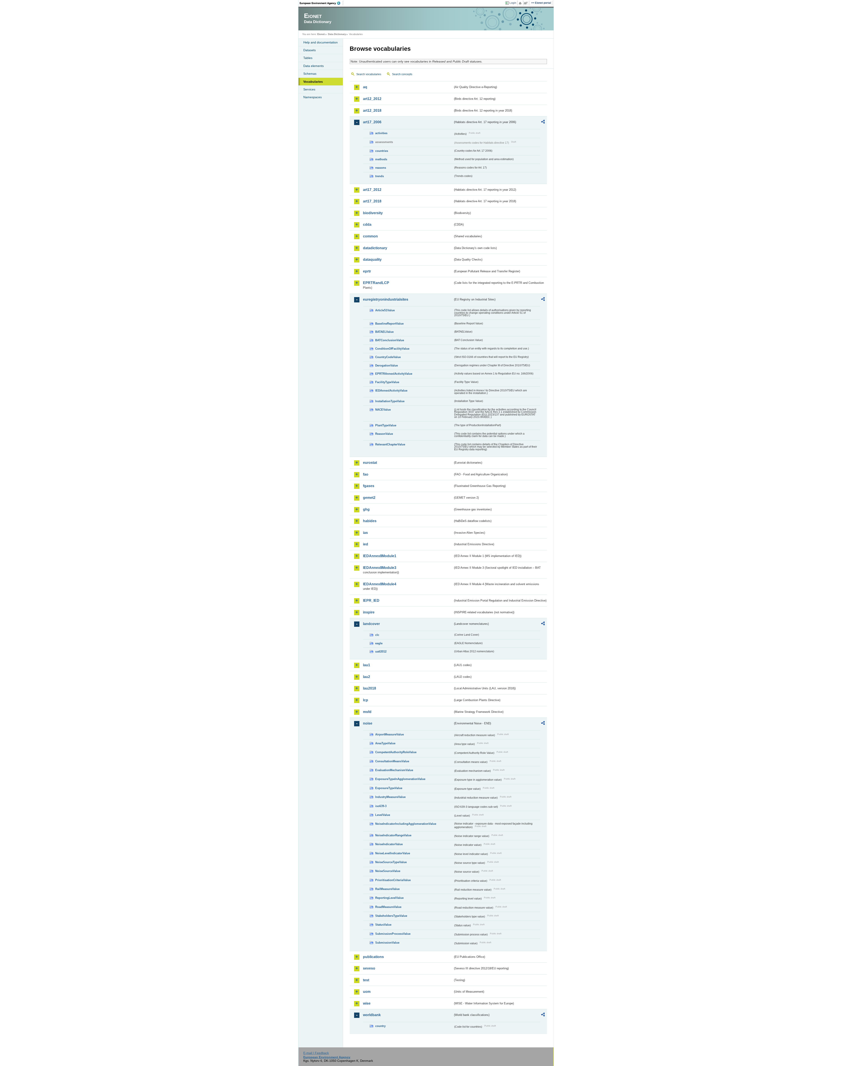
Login (512, 3)
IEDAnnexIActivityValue (391, 390)
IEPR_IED (371, 600)
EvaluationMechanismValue (394, 770)
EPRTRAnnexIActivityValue (393, 373)
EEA (321, 3)
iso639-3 (381, 806)
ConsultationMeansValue (392, 761)
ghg (366, 509)
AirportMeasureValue (389, 734)
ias (365, 533)
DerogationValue (386, 365)
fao (365, 474)
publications (373, 957)
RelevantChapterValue (390, 444)
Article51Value (385, 310)
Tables (307, 58)
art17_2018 (372, 201)
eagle (379, 643)
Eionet (321, 34)
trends (379, 176)
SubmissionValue (387, 942)
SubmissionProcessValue (392, 933)
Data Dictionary (337, 34)
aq (365, 87)
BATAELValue (384, 331)
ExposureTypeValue (388, 788)
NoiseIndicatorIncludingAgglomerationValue (405, 823)
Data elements (313, 66)
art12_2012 (372, 99)
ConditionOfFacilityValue (392, 348)
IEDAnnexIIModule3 (379, 568)
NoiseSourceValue (387, 871)
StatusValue (383, 924)
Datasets (309, 50)
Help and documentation (320, 42)
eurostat (370, 462)
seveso (369, 968)
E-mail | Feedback (316, 1053)
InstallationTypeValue (389, 401)
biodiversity (373, 213)
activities (381, 133)
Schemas (309, 73)
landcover (371, 624)
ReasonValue (384, 433)
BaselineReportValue (389, 323)
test (366, 980)
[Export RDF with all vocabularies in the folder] (543, 122)
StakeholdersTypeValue (391, 915)
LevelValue (382, 815)
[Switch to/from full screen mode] (526, 3)
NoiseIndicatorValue (389, 844)
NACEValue (383, 409)
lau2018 (369, 688)
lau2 (366, 677)
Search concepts (402, 74)
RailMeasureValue (387, 889)
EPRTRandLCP (376, 283)
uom (367, 991)
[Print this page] (520, 3)
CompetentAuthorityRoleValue (395, 752)
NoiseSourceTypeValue (391, 862)
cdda (367, 224)
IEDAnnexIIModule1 (379, 556)
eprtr (367, 271)
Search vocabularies (368, 74)
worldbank (372, 1015)
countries (381, 151)
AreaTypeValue (385, 743)
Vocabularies (313, 81)
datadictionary (375, 248)
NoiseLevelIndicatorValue (392, 853)
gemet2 (369, 498)
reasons (380, 167)
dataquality (372, 259)
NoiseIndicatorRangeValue (393, 835)
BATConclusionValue (389, 340)
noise (367, 723)
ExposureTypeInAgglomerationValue (400, 779)
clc (377, 635)
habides (370, 521)
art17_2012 (372, 190)
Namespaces (312, 97)
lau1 (366, 665)
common (370, 236)
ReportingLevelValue (389, 897)
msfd (367, 712)
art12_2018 (372, 110)
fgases (368, 486)
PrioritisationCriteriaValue (393, 880)
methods (381, 159)
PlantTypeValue (385, 425)
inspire (369, 612)
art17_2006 (372, 122)
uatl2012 (381, 651)
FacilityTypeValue (387, 382)
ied (365, 544)
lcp (365, 700)
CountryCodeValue (388, 357)
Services (309, 89)
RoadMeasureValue (388, 907)
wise (367, 1003)
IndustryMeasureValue (390, 797)
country (380, 1026)
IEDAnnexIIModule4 (379, 584)
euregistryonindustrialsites (385, 299)
